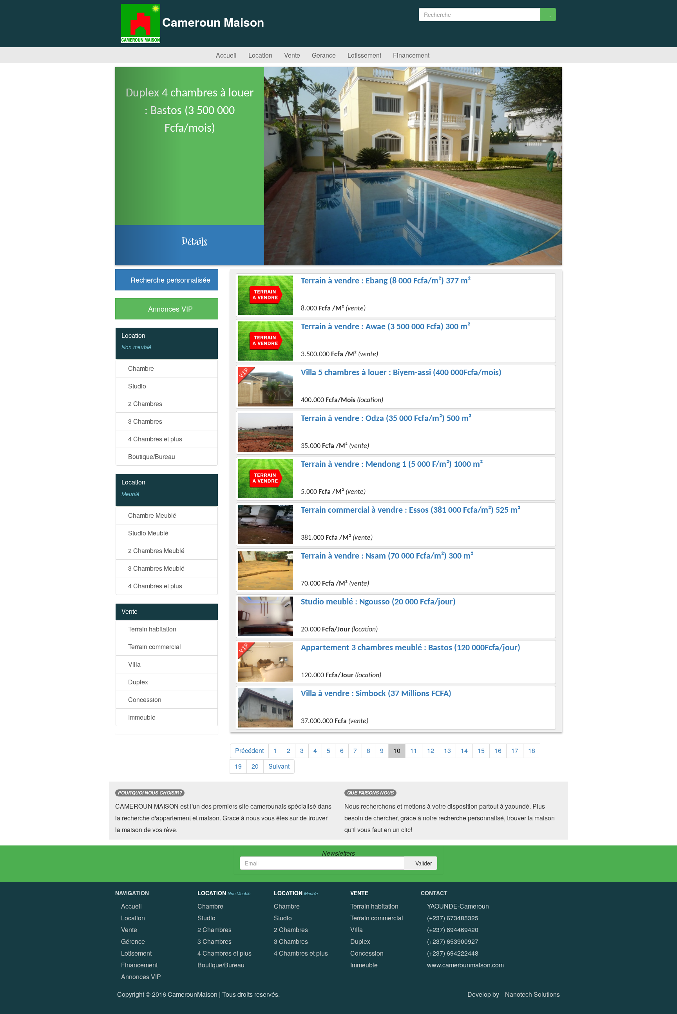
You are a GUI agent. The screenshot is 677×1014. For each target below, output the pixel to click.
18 (531, 750)
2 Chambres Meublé (156, 550)
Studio (136, 385)
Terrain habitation (151, 628)
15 (481, 750)
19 (238, 766)
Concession (144, 699)
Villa (134, 664)
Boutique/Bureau (151, 456)
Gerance (323, 55)
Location (259, 55)
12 (430, 750)
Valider (423, 863)
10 (396, 750)
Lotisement (136, 953)
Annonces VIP (141, 976)
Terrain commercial (154, 646)
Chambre (140, 368)
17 (514, 750)
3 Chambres (144, 421)
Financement (410, 55)
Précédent (249, 750)
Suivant (279, 766)
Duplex (137, 681)
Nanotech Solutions (532, 994)
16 (497, 750)
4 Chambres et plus (154, 438)
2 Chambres (144, 403)
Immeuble (141, 717)
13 (447, 750)
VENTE (359, 893)
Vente (291, 55)
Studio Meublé (147, 532)
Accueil (225, 55)
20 (255, 766)
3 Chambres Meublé (156, 568)
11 (413, 750)
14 (464, 750)
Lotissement (363, 55)
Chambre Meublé (151, 515)
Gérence (133, 941)
